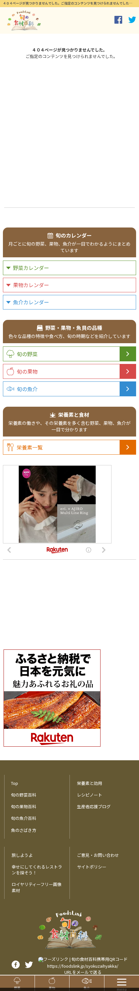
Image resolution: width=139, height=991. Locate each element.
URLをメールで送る (83, 972)
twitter (132, 20)
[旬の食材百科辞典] (24, 20)
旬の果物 (27, 371)
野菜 (17, 987)
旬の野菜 (27, 354)
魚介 (86, 987)
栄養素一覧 (30, 447)
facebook (118, 20)
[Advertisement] (69, 132)
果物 (52, 987)
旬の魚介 (27, 389)
